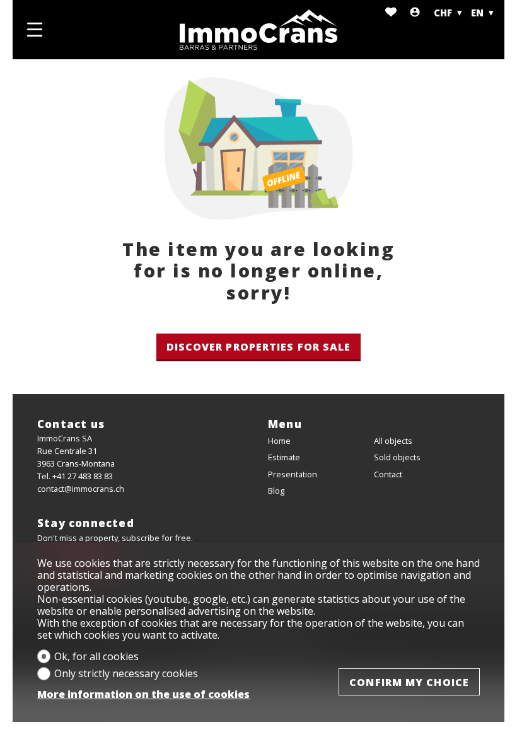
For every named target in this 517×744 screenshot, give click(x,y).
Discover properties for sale (258, 347)
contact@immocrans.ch (80, 488)
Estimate (284, 457)
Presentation (292, 474)
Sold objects (397, 457)
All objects (393, 440)
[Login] (415, 13)
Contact (388, 474)
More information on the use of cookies (143, 694)
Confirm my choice (409, 682)
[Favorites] (391, 13)
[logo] (258, 29)
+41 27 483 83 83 (82, 476)
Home (279, 440)
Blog (276, 490)
